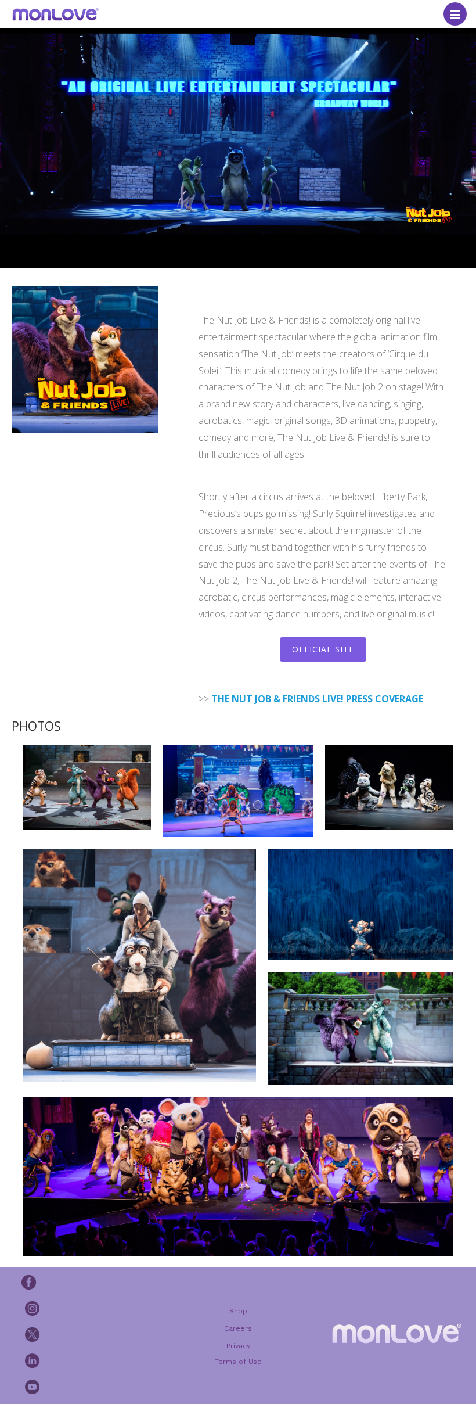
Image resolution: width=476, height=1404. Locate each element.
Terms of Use (238, 1362)
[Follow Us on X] (79, 1334)
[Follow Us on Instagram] (79, 1308)
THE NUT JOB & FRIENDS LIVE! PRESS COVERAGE (317, 698)
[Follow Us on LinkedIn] (79, 1360)
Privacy (238, 1346)
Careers (238, 1328)
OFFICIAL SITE (323, 649)
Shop (238, 1311)
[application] (238, 134)
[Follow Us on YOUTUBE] (79, 1387)
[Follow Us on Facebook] (77, 1282)
